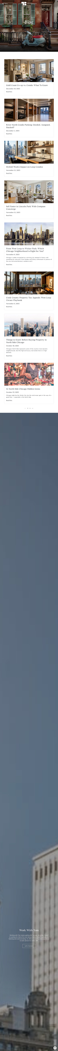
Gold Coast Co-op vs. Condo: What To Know (27, 85)
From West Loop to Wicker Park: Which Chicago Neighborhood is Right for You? (25, 249)
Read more (9, 91)
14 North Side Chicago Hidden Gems (23, 389)
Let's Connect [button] (29, 946)
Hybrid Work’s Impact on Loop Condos (24, 167)
